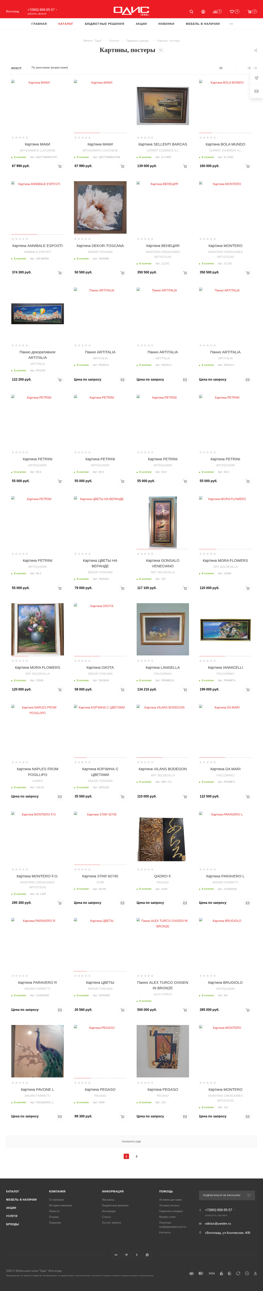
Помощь (166, 1191)
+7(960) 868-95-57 (41, 9)
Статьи (106, 1216)
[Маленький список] (221, 68)
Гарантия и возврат (171, 1211)
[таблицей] (255, 68)
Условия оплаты (169, 1205)
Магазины (108, 1199)
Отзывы (54, 1216)
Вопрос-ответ (167, 1216)
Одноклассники (136, 1254)
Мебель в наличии (21, 1199)
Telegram (126, 1254)
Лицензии (55, 1222)
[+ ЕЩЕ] (231, 23)
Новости (54, 1211)
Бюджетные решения (115, 1205)
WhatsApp (147, 1254)
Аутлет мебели (111, 1222)
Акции (11, 1207)
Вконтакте (115, 1254)
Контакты (165, 1232)
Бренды (12, 1224)
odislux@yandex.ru (218, 1223)
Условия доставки (170, 1199)
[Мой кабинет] (203, 12)
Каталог (12, 1191)
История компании (60, 1205)
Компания (57, 1191)
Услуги (11, 1216)
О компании (56, 1199)
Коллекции (108, 1211)
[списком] (249, 68)
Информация (112, 1191)
